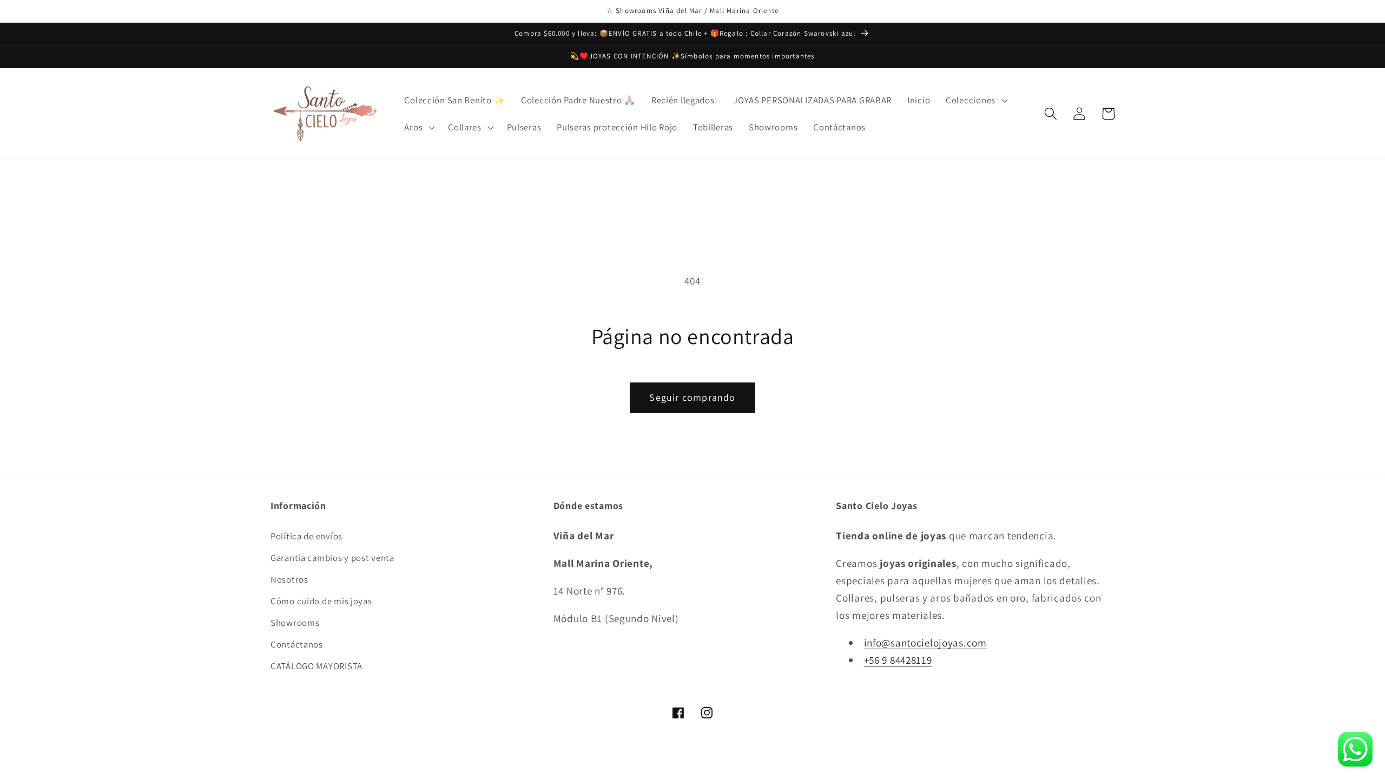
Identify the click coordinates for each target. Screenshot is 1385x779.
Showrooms (295, 623)
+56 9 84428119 (898, 660)
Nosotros (289, 579)
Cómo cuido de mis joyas (321, 601)
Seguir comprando (692, 397)
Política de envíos (306, 536)
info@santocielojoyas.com (925, 643)
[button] (975, 100)
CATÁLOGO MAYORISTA (316, 666)
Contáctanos (297, 644)
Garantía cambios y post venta (332, 558)
